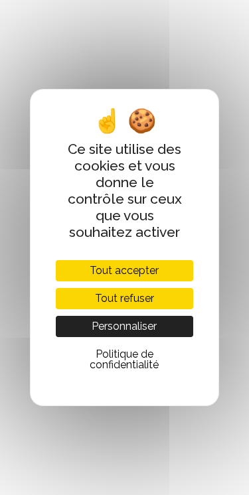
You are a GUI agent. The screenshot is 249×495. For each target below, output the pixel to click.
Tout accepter (124, 270)
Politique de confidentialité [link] (124, 359)
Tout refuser (124, 298)
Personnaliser (124, 326)
